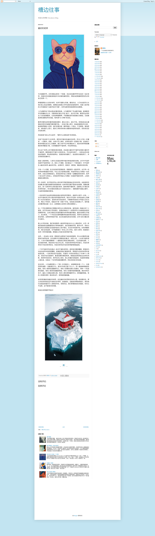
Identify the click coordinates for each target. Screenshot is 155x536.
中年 (97, 236)
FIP (97, 252)
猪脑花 (97, 239)
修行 (97, 232)
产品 (97, 177)
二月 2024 (97, 116)
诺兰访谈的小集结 (51, 471)
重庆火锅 (98, 179)
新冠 (97, 228)
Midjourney (98, 256)
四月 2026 (97, 69)
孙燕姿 (97, 217)
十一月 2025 (98, 78)
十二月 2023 (98, 120)
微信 (97, 225)
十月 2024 (97, 102)
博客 (97, 170)
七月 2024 (97, 107)
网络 (97, 223)
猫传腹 (97, 201)
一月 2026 (97, 74)
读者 (97, 186)
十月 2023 (97, 123)
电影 (97, 183)
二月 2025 (97, 94)
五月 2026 (97, 67)
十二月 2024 (98, 98)
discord (97, 250)
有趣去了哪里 (50, 463)
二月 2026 (97, 72)
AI (96, 248)
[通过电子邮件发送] (61, 376)
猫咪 (97, 203)
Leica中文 (98, 161)
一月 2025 (97, 96)
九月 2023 (97, 125)
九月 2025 (97, 81)
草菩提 (97, 174)
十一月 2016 (98, 136)
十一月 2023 (98, 122)
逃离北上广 (98, 219)
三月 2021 (97, 134)
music (97, 259)
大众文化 (98, 181)
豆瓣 (97, 159)
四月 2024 (97, 113)
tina (97, 265)
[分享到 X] (64, 376)
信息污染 (98, 230)
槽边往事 (49, 10)
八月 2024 (97, 105)
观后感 (97, 192)
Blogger (76, 515)
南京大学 (98, 206)
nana (97, 261)
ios (96, 254)
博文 (98, 143)
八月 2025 (97, 83)
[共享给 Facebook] (66, 376)
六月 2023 (97, 131)
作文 (97, 247)
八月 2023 (97, 127)
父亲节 (97, 188)
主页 (64, 427)
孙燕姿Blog (98, 163)
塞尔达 (97, 212)
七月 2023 (97, 129)
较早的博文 (86, 427)
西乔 (97, 227)
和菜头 (104, 48)
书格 (97, 216)
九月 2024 (97, 103)
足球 (97, 243)
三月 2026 (97, 71)
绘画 (97, 196)
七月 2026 (97, 63)
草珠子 (97, 175)
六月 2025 (97, 87)
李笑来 (97, 199)
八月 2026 (97, 61)
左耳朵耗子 (98, 245)
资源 (97, 241)
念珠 (97, 210)
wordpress (98, 267)
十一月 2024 (98, 100)
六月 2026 (97, 65)
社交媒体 (98, 214)
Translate (102, 37)
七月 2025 (97, 85)
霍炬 (97, 197)
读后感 (97, 185)
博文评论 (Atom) (45, 429)
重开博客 (49, 437)
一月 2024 (97, 118)
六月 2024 (97, 109)
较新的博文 (41, 427)
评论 (98, 146)
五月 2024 (97, 111)
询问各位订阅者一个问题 (53, 454)
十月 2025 (97, 80)
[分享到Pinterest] (68, 376)
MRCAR (98, 258)
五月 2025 (97, 89)
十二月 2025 (98, 76)
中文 (97, 238)
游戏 (97, 234)
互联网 (97, 194)
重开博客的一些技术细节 (53, 445)
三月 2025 (97, 92)
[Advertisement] (77, 497)
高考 (97, 190)
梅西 (97, 205)
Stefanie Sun (99, 263)
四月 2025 (97, 91)
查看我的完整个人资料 (106, 52)
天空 (97, 221)
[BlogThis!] (63, 376)
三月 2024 (97, 114)
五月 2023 (97, 133)
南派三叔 (98, 208)
